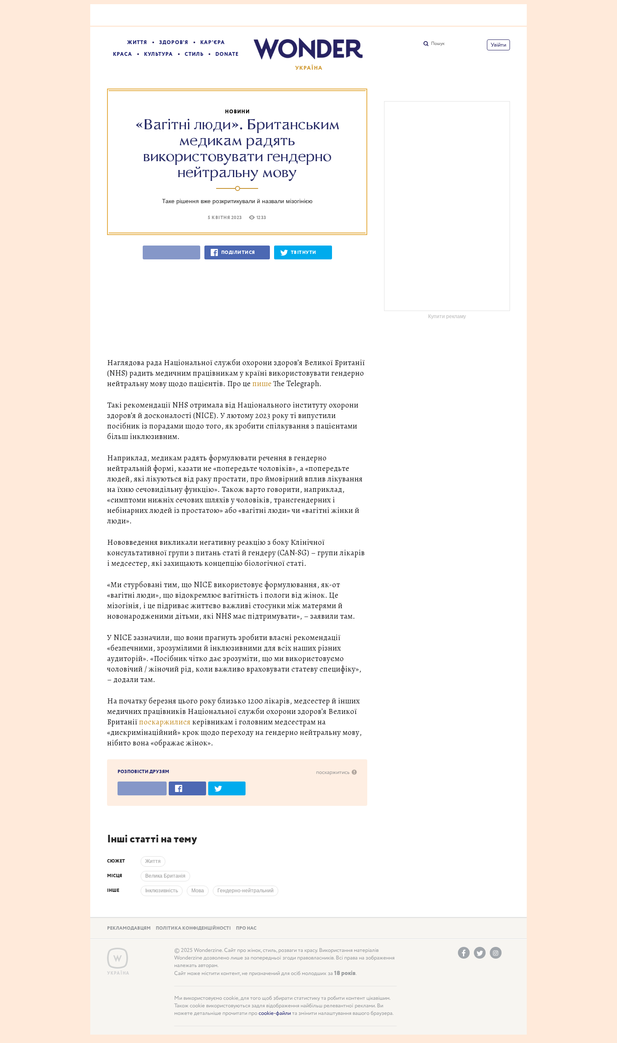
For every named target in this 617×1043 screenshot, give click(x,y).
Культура (158, 54)
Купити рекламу (447, 316)
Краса (122, 54)
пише (262, 383)
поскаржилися (165, 721)
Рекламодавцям (129, 928)
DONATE (227, 54)
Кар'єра (212, 42)
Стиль (194, 54)
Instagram (496, 953)
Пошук (437, 43)
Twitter (480, 953)
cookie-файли (275, 1013)
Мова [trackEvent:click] (197, 891)
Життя (137, 42)
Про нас (246, 928)
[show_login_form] (498, 44)
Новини (237, 111)
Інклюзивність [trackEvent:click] (161, 891)
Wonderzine (117, 958)
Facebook (464, 953)
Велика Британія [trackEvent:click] (165, 876)
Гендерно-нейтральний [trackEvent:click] (245, 891)
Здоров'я (173, 42)
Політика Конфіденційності (193, 928)
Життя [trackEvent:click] (153, 861)
